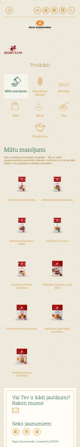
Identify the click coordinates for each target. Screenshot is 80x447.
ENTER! (54, 441)
